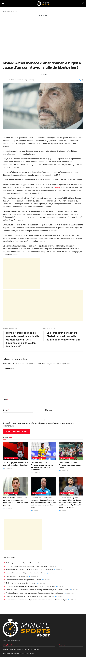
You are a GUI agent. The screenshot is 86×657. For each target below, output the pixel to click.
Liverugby (27, 649)
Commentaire (8, 368)
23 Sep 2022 (60, 586)
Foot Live (36, 649)
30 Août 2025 (8, 468)
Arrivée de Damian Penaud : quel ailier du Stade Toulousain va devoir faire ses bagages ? (35, 593)
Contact (5, 649)
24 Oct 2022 (51, 573)
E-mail (6, 410)
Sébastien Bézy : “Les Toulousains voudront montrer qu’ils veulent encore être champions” (42, 466)
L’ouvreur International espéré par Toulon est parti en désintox (26, 573)
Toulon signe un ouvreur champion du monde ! (21, 583)
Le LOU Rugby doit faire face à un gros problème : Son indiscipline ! (15, 463)
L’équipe (57, 187)
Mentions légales (15, 649)
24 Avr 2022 (72, 600)
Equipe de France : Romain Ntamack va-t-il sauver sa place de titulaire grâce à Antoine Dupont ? (37, 590)
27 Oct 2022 (38, 563)
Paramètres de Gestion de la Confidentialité (18, 653)
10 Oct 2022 (46, 580)
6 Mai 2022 (59, 596)
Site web (48, 410)
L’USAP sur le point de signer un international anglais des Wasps (27, 566)
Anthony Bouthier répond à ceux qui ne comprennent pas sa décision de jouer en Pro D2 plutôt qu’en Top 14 (15, 501)
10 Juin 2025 (10, 80)
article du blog (12, 11)
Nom (5, 399)
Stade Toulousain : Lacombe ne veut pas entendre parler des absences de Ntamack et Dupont (36, 600)
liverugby (31, 80)
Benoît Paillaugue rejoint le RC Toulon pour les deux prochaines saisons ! (30, 596)
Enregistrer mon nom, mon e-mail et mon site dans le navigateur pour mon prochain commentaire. (38, 424)
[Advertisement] (43, 40)
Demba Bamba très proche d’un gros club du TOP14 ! (23, 579)
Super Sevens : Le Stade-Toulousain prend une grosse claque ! (70, 465)
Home (4, 11)
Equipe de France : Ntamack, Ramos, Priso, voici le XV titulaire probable (29, 569)
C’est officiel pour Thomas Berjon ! (17, 576)
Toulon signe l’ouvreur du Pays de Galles (19, 563)
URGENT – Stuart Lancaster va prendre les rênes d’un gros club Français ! (30, 586)
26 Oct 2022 (53, 566)
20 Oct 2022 (34, 576)
